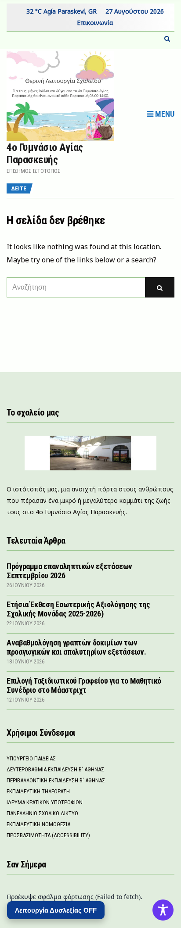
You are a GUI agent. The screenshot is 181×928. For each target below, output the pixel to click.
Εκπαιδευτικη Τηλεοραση (38, 791)
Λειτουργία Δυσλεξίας (56, 910)
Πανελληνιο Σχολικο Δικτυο (42, 813)
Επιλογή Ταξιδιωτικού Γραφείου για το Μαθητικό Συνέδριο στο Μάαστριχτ (84, 685)
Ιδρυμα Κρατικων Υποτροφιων (45, 802)
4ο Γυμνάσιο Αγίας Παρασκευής (45, 153)
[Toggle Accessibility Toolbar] (163, 910)
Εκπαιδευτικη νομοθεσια (38, 824)
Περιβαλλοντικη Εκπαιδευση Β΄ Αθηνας (56, 780)
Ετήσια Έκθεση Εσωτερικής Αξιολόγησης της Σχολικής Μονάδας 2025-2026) (78, 609)
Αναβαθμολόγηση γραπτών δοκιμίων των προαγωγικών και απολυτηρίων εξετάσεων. (76, 647)
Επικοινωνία (95, 22)
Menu (163, 113)
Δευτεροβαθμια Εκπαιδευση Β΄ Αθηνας (55, 769)
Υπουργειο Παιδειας (31, 758)
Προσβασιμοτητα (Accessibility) (48, 835)
